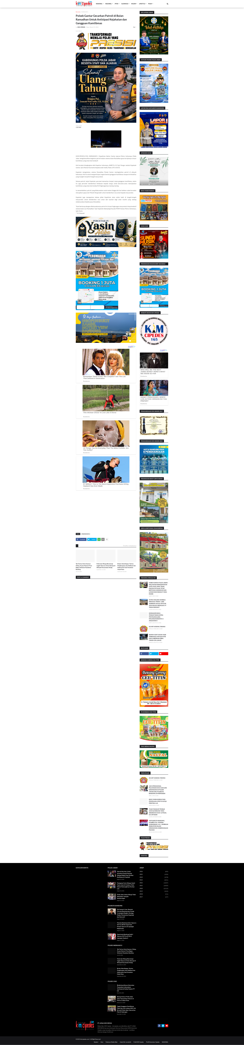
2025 (154, 874)
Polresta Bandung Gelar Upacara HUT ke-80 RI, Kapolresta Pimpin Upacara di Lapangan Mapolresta (126, 925)
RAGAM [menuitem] (133, 3)
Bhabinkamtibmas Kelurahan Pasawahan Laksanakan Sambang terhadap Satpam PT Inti (126, 988)
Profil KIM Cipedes (139, 1042)
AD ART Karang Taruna (157, 626)
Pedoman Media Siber (112, 1042)
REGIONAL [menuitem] (108, 3)
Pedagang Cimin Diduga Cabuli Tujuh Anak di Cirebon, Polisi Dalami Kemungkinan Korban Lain (126, 885)
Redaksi (96, 1042)
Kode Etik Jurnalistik (125, 1042)
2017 (154, 897)
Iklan (102, 1042)
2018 (154, 894)
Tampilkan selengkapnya (129, 545)
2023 (154, 880)
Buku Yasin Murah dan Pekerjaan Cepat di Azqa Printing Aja (158, 801)
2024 (154, 877)
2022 (154, 883)
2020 (154, 888)
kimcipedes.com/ (84, 1039)
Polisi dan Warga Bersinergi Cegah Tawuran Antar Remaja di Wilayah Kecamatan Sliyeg (106, 565)
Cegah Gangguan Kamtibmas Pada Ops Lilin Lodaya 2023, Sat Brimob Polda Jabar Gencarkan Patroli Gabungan (126, 1009)
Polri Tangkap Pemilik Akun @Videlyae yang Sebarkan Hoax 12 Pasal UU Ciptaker (158, 811)
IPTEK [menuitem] (116, 3)
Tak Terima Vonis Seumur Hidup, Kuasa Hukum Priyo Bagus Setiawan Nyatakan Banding (84, 566)
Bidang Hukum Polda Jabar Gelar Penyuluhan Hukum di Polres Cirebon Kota (125, 998)
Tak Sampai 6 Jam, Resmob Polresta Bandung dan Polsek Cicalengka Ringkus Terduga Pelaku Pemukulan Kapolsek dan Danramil (125, 913)
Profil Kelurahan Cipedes (153, 1042)
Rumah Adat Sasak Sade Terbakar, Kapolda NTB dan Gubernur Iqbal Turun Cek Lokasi (157, 637)
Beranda (78, 12)
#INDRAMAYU (86, 534)
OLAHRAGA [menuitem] (124, 3)
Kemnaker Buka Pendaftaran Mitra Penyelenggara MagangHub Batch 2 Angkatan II (156, 616)
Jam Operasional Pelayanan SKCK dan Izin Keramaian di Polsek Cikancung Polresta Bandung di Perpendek (158, 789)
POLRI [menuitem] (150, 3)
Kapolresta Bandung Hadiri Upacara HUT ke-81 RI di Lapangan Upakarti (125, 936)
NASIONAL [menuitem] (99, 3)
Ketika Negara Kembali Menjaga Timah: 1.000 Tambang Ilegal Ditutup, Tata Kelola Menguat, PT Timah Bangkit (157, 603)
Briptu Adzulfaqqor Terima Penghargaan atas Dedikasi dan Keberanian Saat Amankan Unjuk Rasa (126, 566)
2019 (154, 891)
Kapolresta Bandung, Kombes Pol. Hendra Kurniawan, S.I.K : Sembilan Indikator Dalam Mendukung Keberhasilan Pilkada (158, 825)
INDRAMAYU (84, 12)
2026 (154, 871)
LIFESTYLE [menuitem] (142, 3)
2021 (154, 885)
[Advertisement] (106, 512)
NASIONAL (165, 1042)
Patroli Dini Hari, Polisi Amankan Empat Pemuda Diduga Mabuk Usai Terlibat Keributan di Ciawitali (125, 874)
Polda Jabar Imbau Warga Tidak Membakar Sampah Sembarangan (126, 896)
